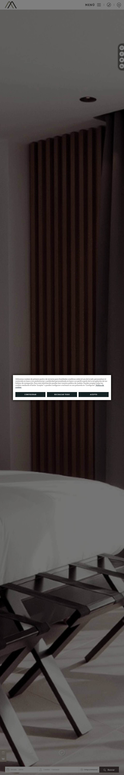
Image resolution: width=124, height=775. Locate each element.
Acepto (93, 394)
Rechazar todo (62, 394)
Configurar (30, 394)
